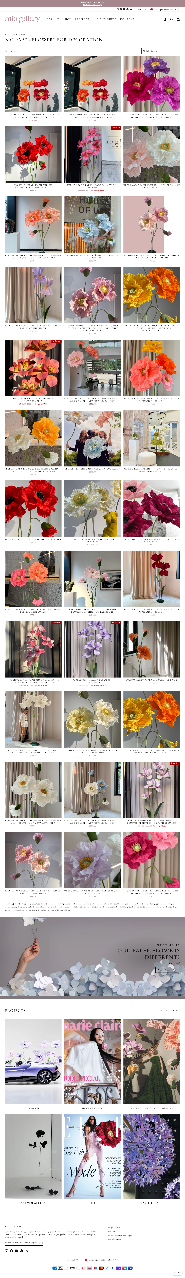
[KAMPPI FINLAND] (151, 1156)
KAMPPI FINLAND (152, 1203)
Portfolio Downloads (117, 1239)
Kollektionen (19, 34)
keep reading (167, 970)
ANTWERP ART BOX (33, 1203)
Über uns (52, 19)
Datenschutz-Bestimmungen (120, 1235)
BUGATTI (33, 1108)
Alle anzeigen (169, 1011)
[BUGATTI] (33, 1061)
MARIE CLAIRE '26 (92, 1108)
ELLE (92, 1203)
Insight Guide (105, 19)
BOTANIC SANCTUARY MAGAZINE (151, 1108)
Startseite (8, 34)
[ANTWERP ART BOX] (33, 1156)
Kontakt (127, 19)
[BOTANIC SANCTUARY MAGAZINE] (151, 1061)
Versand (111, 1231)
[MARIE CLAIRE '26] (92, 1061)
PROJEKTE (82, 19)
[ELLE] (92, 1156)
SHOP (67, 19)
